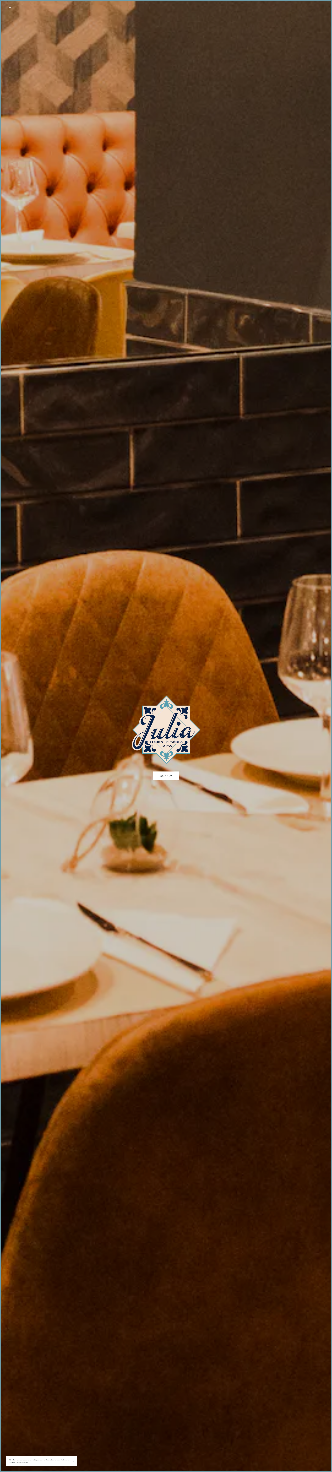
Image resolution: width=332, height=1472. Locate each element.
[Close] (73, 1461)
